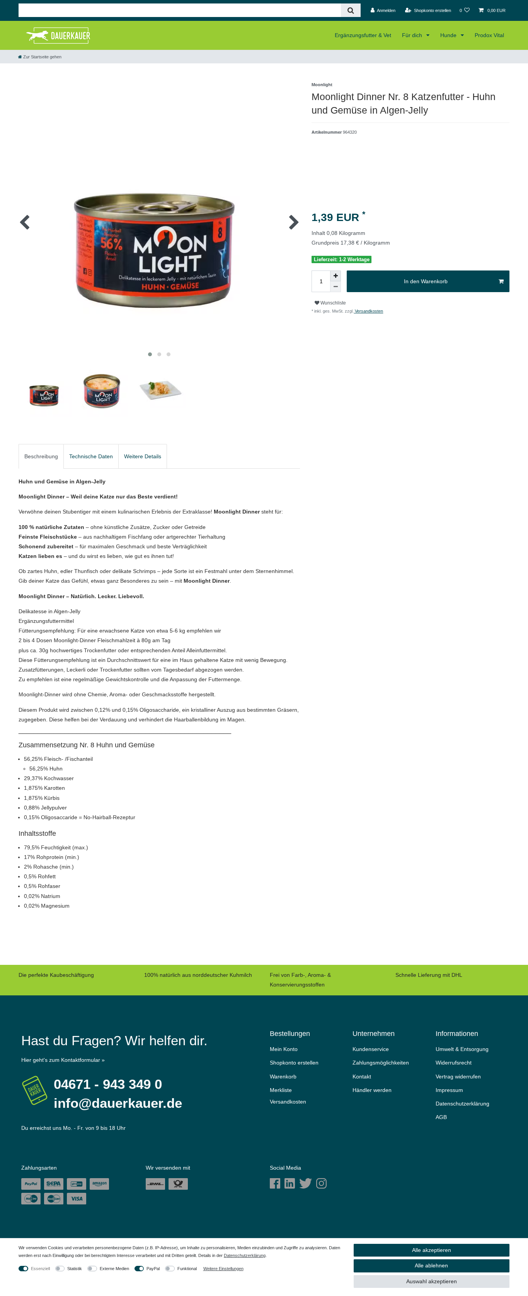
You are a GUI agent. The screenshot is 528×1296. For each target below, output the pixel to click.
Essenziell (40, 1268)
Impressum (449, 1090)
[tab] (41, 456)
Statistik (74, 1268)
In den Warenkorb (426, 281)
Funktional (187, 1268)
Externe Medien (114, 1268)
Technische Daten (91, 456)
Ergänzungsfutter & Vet (363, 35)
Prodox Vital (489, 35)
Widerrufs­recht (454, 1063)
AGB (441, 1117)
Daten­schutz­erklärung (462, 1103)
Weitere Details (142, 456)
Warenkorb (283, 1076)
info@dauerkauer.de (118, 1103)
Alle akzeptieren (431, 1250)
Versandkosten (368, 311)
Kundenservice (371, 1049)
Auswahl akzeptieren (431, 1281)
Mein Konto (284, 1049)
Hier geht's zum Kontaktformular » (63, 1060)
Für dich (413, 35)
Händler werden (372, 1090)
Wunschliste (332, 303)
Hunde (449, 35)
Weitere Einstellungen (223, 1268)
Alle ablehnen (431, 1265)
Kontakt (362, 1076)
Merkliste (281, 1090)
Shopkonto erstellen (294, 1063)
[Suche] (351, 10)
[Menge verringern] (335, 286)
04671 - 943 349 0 (108, 1084)
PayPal (153, 1268)
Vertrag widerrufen (458, 1076)
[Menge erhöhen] (335, 275)
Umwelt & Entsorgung (462, 1049)
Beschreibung (41, 456)
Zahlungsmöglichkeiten (381, 1063)
